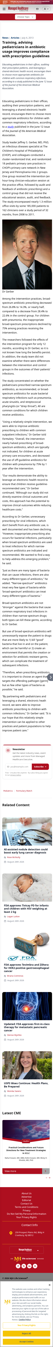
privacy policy (15, 775)
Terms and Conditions (26, 1207)
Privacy (26, 1210)
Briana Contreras (15, 975)
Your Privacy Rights (26, 1217)
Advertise (26, 1196)
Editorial (26, 1200)
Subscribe (39, 766)
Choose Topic (23, 16)
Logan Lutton (13, 916)
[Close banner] (49, 4)
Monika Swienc (14, 1091)
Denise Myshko (14, 1035)
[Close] (49, 1285)
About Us (27, 1193)
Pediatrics (8, 790)
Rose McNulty (13, 857)
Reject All (26, 1333)
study (10, 126)
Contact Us (26, 1203)
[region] (26, 1314)
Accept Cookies (27, 1341)
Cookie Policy (25, 1319)
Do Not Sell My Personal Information (26, 1213)
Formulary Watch (24, 790)
